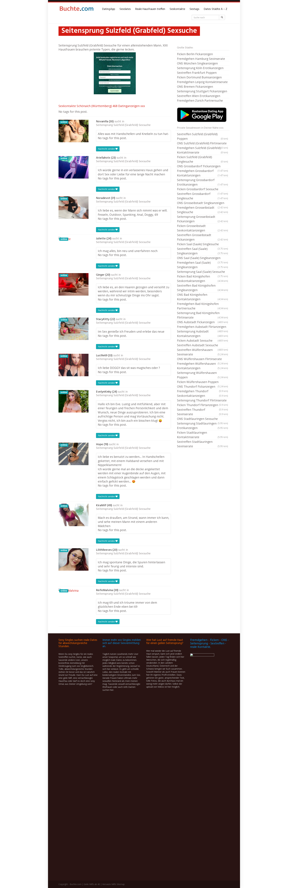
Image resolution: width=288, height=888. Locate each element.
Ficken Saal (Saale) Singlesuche (202, 244)
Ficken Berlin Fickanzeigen (195, 54)
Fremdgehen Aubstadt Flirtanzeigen (202, 327)
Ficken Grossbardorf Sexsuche (202, 189)
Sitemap (121, 884)
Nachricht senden (107, 148)
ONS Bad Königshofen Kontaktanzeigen (202, 297)
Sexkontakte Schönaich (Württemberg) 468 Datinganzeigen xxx (101, 106)
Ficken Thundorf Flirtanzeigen (202, 405)
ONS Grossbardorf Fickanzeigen (202, 166)
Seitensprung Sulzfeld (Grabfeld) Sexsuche (123, 125)
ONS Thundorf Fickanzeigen (202, 386)
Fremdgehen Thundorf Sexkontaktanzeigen (202, 393)
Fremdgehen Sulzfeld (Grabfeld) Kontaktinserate (202, 150)
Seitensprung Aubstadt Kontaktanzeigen (202, 333)
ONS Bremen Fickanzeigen (195, 87)
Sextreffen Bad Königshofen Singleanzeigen (202, 287)
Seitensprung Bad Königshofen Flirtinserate (202, 315)
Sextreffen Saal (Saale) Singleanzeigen (202, 251)
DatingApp (108, 9)
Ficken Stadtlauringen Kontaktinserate (202, 435)
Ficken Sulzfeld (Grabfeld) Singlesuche (202, 159)
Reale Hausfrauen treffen (150, 9)
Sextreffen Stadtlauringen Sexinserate (202, 444)
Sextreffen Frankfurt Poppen (197, 73)
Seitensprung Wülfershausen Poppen (202, 375)
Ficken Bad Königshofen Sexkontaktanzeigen (202, 278)
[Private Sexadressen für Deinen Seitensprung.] (76, 9)
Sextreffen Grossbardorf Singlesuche (202, 196)
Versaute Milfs (109, 884)
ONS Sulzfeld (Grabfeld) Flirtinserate (202, 143)
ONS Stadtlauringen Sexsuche (202, 419)
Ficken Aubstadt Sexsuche (202, 340)
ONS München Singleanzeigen (197, 63)
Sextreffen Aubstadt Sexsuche (202, 345)
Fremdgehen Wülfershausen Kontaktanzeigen (202, 366)
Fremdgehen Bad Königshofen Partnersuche (202, 306)
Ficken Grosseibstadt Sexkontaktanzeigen (202, 228)
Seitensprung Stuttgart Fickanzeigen (202, 91)
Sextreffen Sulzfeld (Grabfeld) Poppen (202, 136)
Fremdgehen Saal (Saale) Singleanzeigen (202, 265)
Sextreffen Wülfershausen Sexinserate (202, 352)
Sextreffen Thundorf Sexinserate (202, 412)
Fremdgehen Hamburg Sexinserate (201, 59)
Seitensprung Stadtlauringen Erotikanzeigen (202, 425)
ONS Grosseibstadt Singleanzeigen (202, 203)
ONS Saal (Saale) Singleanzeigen (202, 258)
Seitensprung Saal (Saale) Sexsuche (202, 272)
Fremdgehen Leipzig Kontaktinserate (202, 82)
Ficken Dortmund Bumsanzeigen (199, 77)
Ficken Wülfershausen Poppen (202, 382)
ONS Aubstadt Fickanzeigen (202, 322)
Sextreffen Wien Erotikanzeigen (198, 96)
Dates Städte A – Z (215, 9)
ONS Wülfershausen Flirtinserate (202, 359)
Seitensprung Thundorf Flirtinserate (202, 400)
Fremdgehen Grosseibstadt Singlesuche (202, 210)
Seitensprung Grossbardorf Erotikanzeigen (202, 182)
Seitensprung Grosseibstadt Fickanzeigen (202, 219)
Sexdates (125, 9)
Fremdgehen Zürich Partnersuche (200, 100)
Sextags (194, 9)
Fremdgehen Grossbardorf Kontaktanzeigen (202, 173)
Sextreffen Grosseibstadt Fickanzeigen (202, 237)
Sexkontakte (177, 9)
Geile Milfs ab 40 (92, 884)
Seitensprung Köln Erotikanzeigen (200, 68)
